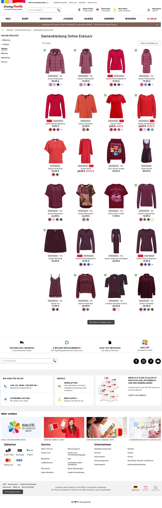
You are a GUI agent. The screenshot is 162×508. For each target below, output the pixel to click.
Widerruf (16, 487)
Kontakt (131, 449)
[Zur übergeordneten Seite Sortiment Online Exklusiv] (3, 30)
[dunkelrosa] (54, 84)
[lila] (145, 84)
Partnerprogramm (101, 460)
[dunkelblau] (58, 84)
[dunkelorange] (84, 129)
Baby (25, 18)
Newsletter (82, 2)
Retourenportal (74, 449)
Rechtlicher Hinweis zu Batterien (140, 460)
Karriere (97, 453)
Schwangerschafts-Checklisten (75, 464)
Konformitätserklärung (136, 464)
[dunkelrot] (115, 129)
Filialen (130, 453)
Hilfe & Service (92, 2)
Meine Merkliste (47, 472)
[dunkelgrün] (57, 174)
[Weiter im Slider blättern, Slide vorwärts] (156, 429)
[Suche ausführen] (58, 10)
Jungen (68, 18)
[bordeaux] (115, 84)
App (69, 459)
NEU (8, 18)
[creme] (152, 219)
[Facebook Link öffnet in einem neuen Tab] (136, 361)
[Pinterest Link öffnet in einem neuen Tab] (151, 361)
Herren (109, 18)
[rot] (111, 84)
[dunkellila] (118, 84)
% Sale (151, 18)
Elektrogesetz (99, 464)
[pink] (141, 84)
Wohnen (130, 18)
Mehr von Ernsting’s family (37, 2)
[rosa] (144, 129)
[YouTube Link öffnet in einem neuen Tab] (158, 361)
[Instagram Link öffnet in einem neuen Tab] (143, 361)
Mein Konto (45, 468)
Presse (130, 457)
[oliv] (144, 219)
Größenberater (47, 463)
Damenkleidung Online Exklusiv (44, 30)
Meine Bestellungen (75, 468)
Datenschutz (13, 484)
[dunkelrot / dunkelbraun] (114, 309)
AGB (4, 484)
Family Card (73, 2)
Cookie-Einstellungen (28, 484)
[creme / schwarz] (118, 309)
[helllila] (50, 84)
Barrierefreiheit (28, 487)
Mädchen (46, 18)
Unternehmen (99, 457)
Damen (88, 18)
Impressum (7, 487)
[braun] (87, 219)
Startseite (10, 30)
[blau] (148, 129)
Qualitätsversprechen (60, 2)
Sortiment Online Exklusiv (23, 30)
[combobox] (42, 10)
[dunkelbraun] (87, 129)
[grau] (152, 129)
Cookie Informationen (76, 472)
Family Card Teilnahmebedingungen (77, 454)
